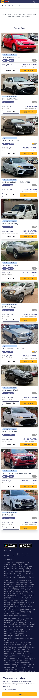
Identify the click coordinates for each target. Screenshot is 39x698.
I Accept (19, 694)
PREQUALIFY (14, 5)
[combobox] (8, 1)
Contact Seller (10, 70)
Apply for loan (28, 70)
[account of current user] (35, 6)
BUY (4, 5)
